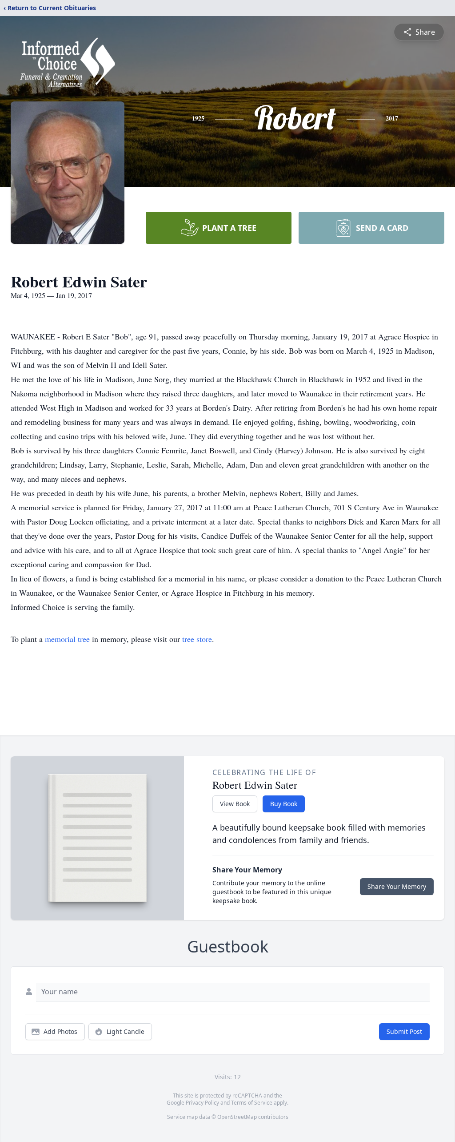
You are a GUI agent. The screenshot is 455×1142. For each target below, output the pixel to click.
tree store (197, 639)
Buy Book (283, 803)
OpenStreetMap (237, 1117)
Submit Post (404, 1031)
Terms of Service (251, 1102)
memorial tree (67, 639)
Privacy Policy (202, 1102)
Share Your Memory (396, 886)
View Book (235, 803)
